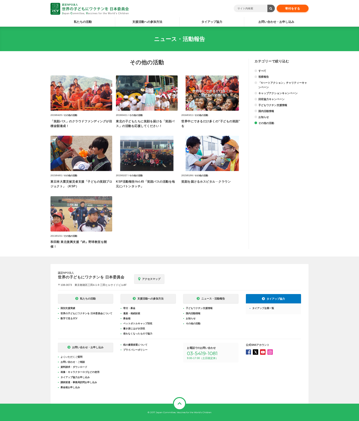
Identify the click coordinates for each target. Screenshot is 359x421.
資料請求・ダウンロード (74, 367)
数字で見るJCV (69, 318)
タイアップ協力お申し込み (75, 377)
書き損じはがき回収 (134, 328)
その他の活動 (70, 115)
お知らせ (263, 117)
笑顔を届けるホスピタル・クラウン (206, 181)
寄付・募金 (129, 308)
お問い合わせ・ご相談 (73, 362)
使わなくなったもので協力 (137, 333)
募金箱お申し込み (70, 387)
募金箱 (127, 318)
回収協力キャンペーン (271, 99)
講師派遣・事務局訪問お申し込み (79, 382)
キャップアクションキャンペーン (278, 93)
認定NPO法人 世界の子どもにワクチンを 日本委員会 (89, 9)
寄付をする (292, 8)
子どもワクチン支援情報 (272, 105)
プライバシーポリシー (135, 349)
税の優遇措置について (135, 344)
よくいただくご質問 (71, 356)
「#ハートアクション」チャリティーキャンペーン (282, 85)
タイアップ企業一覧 (263, 308)
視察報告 (263, 76)
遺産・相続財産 (131, 313)
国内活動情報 (266, 111)
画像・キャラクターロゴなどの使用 (80, 372)
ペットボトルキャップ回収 (137, 323)
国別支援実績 (68, 308)
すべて (262, 70)
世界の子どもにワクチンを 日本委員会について (86, 313)
